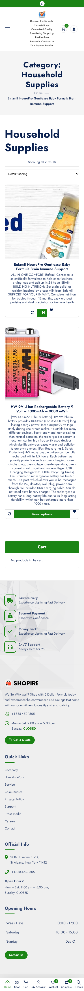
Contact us (16, 955)
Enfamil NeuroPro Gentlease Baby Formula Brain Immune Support (42, 266)
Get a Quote (21, 740)
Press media (13, 814)
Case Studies (13, 792)
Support (10, 806)
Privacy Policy (14, 799)
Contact (10, 828)
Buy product (46, 312)
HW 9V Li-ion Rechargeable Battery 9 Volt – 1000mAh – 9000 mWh (42, 409)
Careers (10, 821)
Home (38, 93)
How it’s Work (14, 777)
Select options (42, 514)
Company (11, 770)
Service (10, 784)
